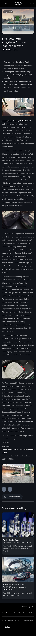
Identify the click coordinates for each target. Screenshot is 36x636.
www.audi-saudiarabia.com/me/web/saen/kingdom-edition (18, 449)
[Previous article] (4, 489)
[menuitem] (8, 612)
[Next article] (10, 489)
